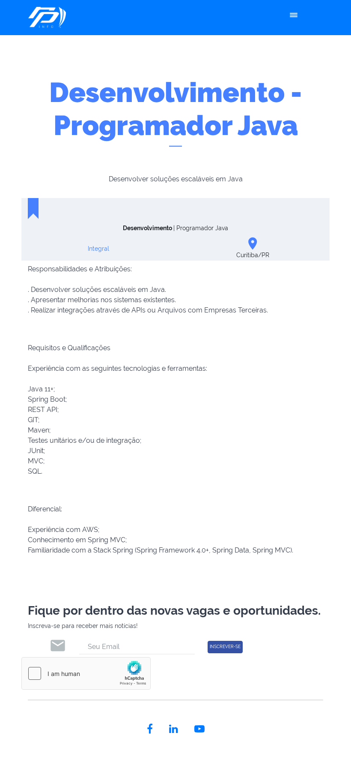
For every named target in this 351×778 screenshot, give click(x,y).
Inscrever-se (225, 646)
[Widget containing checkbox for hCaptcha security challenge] (86, 673)
